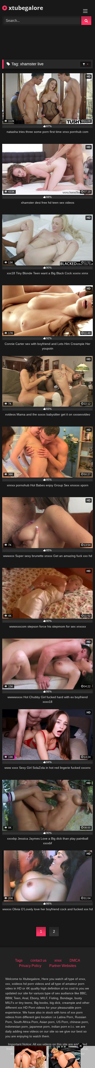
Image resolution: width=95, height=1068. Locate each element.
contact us (38, 960)
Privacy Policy (30, 966)
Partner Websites (62, 966)
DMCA (75, 960)
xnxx (58, 960)
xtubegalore (25, 8)
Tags (19, 960)
